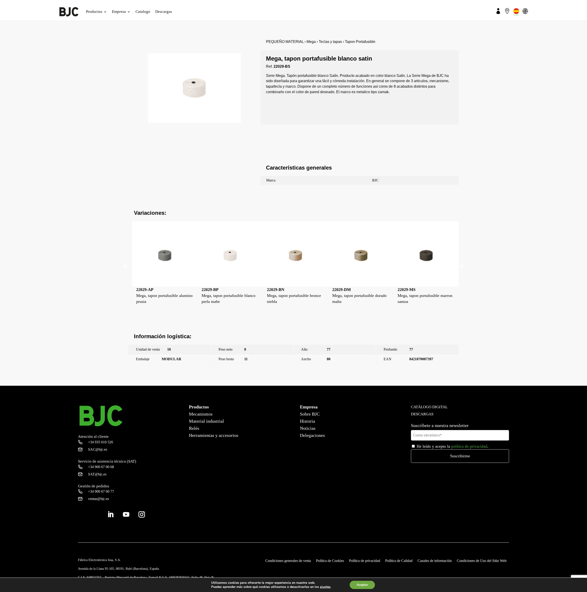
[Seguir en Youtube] (126, 514)
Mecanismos (201, 413)
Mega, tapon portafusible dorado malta (303, 295)
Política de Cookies (330, 561)
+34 (100, 442)
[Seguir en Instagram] (141, 514)
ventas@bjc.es (98, 499)
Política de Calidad (399, 561)
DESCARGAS (422, 414)
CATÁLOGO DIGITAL (429, 407)
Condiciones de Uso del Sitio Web (482, 561)
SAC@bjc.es (97, 449)
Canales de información (435, 561)
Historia (307, 421)
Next (462, 266)
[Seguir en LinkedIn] (110, 514)
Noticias (308, 428)
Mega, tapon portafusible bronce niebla (238, 295)
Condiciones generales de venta (288, 561)
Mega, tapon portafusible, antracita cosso (428, 295)
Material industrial (206, 421)
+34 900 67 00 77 (101, 491)
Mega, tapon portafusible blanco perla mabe (172, 295)
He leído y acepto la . (451, 446)
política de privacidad (469, 446)
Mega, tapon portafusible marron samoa (368, 295)
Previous (125, 266)
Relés (194, 428)
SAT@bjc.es (97, 474)
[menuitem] (516, 11)
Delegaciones (312, 435)
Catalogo (143, 11)
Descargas (163, 11)
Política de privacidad (364, 561)
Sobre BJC (310, 413)
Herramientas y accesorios (213, 435)
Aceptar (362, 585)
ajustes (325, 587)
